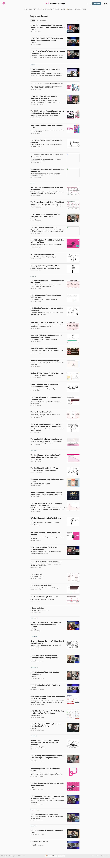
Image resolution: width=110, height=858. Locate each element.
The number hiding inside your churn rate (46, 439)
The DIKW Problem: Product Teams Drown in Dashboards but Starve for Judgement (47, 112)
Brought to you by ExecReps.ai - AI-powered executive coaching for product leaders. (46, 564)
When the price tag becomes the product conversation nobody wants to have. (46, 174)
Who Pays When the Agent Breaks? (44, 348)
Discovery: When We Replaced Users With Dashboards (47, 188)
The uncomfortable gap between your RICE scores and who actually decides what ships (47, 313)
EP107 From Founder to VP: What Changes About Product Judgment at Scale (47, 39)
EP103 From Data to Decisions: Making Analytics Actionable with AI (45, 216)
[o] (73, 28)
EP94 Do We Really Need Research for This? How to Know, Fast (47, 784)
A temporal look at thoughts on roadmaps (42, 599)
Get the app (61, 856)
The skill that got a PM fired (41, 585)
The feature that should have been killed (46, 562)
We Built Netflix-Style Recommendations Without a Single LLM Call (46, 336)
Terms (16, 856)
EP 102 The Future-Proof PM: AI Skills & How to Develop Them (47, 241)
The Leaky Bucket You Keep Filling (44, 227)
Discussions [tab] (43, 20)
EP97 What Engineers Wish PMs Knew (45, 685)
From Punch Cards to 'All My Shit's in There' (47, 323)
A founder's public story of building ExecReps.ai (44, 299)
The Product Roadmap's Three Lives (44, 597)
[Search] (86, 3)
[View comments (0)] (43, 33)
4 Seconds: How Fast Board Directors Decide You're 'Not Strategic (48, 697)
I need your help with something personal (46, 492)
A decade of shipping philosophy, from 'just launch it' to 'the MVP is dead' (47, 363)
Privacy (12, 856)
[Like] (32, 92)
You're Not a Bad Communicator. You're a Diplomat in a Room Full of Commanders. (46, 425)
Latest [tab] (33, 20)
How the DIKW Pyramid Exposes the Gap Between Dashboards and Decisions (44, 116)
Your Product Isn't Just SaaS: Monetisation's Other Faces (47, 170)
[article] (55, 29)
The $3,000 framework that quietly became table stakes (47, 282)
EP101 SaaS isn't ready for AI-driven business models (44, 548)
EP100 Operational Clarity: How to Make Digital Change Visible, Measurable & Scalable (46, 625)
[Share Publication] (90, 3)
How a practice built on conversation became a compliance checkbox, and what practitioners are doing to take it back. (47, 205)
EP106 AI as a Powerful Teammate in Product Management (48, 52)
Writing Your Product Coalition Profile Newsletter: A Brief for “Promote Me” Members (45, 743)
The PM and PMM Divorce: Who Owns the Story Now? (46, 141)
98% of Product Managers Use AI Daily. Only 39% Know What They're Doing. (47, 712)
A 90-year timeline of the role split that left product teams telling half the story (46, 145)
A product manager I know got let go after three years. (46, 588)
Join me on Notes (37, 608)
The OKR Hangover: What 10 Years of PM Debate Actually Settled (46, 504)
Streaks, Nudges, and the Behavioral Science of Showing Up (44, 385)
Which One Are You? (36, 715)
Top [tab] (37, 20)
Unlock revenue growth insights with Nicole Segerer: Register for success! (48, 801)
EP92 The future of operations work (44, 814)
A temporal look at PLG (37, 576)
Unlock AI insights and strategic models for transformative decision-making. (47, 817)
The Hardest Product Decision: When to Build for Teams (46, 296)
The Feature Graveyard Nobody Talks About (47, 202)
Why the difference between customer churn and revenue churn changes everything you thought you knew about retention (46, 442)
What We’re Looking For (37, 747)
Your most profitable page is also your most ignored (47, 480)
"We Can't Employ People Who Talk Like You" (46, 519)
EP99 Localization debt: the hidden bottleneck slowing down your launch (45, 657)
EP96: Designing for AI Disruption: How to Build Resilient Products (46, 725)
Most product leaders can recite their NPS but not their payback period (46, 402)
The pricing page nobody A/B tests (40, 483)
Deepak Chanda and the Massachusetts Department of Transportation (46, 646)
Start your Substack (52, 856)
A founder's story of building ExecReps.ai (42, 375)
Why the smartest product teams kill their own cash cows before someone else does (46, 159)
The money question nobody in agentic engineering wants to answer (47, 351)
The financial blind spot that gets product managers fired (46, 398)
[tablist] (39, 20)
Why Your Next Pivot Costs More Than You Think (47, 127)
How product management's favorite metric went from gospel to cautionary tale (46, 415)
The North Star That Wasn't (41, 412)
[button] (25, 9)
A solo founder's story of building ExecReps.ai (43, 257)
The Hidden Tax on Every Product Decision (47, 84)
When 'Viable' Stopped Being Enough (45, 361)
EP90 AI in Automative (39, 842)
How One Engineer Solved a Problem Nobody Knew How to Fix (48, 642)
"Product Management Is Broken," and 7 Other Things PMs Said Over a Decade (45, 456)
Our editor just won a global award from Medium (45, 534)
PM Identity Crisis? (36, 459)
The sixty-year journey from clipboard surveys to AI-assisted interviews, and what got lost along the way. (47, 192)
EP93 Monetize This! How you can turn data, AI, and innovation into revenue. (47, 797)
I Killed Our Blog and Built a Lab (42, 254)
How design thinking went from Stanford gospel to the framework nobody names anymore (46, 285)
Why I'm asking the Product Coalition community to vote (46, 494)
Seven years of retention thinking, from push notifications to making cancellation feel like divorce (47, 325)
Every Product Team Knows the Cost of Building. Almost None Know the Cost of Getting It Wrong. (46, 86)
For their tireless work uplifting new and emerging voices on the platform (47, 537)
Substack (94, 856)
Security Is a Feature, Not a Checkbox (45, 266)
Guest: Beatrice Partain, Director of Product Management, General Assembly (46, 245)
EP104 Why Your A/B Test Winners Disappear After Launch (44, 97)
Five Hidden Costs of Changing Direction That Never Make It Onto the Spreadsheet (47, 130)
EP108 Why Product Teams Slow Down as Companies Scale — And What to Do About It (48, 26)
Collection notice (22, 856)
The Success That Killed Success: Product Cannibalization (47, 156)
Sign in (105, 3)
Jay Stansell (37, 31)
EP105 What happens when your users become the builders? (45, 70)
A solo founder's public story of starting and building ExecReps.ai (45, 523)
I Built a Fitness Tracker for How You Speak (47, 373)
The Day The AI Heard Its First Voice (44, 468)
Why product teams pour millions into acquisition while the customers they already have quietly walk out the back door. (47, 230)
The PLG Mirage (37, 574)
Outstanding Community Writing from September (45, 770)
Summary (33, 29)
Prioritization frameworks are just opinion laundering (47, 309)
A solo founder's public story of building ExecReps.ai (45, 268)
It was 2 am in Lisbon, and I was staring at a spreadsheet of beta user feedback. (47, 429)
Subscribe (97, 3)
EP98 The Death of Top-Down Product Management (45, 673)
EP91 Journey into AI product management (47, 830)
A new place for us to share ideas (40, 610)
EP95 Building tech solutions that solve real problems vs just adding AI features (47, 757)
